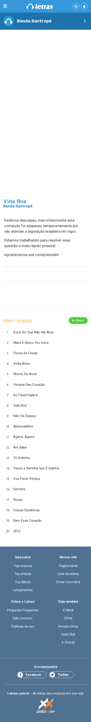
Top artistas (22, 574)
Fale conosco (22, 618)
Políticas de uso (22, 626)
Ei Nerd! (68, 610)
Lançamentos (23, 590)
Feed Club (68, 634)
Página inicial (68, 566)
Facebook (33, 675)
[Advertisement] (45, 80)
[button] (85, 21)
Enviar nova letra (68, 582)
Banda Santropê (34, 21)
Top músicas (23, 566)
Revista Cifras (68, 626)
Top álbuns (23, 582)
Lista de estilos (68, 574)
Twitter (63, 675)
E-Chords (68, 642)
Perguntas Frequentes (22, 610)
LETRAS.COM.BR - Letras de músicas (39, 6)
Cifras (68, 618)
